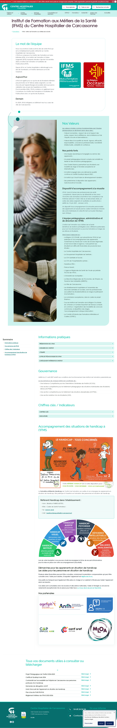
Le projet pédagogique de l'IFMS (50, 356)
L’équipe (42, 352)
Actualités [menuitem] (107, 13)
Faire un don (85, 7)
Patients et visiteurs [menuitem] (9, 14)
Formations (16, 31)
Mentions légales (95, 710)
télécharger (85, 674)
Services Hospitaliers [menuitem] (37, 13)
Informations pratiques (11, 343)
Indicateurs (43, 416)
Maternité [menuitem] (83, 13)
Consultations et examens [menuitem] (52, 13)
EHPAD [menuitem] (66, 13)
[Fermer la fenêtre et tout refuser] (114, 712)
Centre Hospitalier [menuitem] (23, 14)
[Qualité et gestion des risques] (23, 715)
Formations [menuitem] (75, 13)
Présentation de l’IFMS (47, 344)
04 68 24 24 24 (80, 709)
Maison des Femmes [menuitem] (93, 13)
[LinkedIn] (11, 722)
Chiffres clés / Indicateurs (12, 349)
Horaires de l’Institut (46, 348)
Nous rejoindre (70, 7)
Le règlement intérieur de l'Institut (50, 361)
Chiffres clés (43, 412)
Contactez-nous (81, 715)
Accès (32, 717)
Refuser (101, 723)
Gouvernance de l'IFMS (12, 346)
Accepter (109, 723)
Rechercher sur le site (102, 7)
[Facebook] (13, 722)
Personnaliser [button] (88, 723)
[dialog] (99, 718)
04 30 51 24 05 (49, 510)
